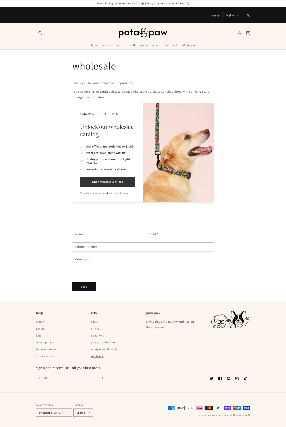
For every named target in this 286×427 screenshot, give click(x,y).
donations (97, 335)
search (40, 321)
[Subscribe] (101, 378)
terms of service (46, 349)
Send (84, 286)
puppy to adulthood (104, 342)
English (230, 15)
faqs (38, 335)
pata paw (211, 415)
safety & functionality (104, 349)
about (95, 321)
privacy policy (44, 356)
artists (95, 328)
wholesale (97, 356)
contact (41, 328)
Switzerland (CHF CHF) (51, 412)
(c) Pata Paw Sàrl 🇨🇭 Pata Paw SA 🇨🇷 (233, 415)
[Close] (248, 15)
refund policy (44, 342)
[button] (40, 33)
